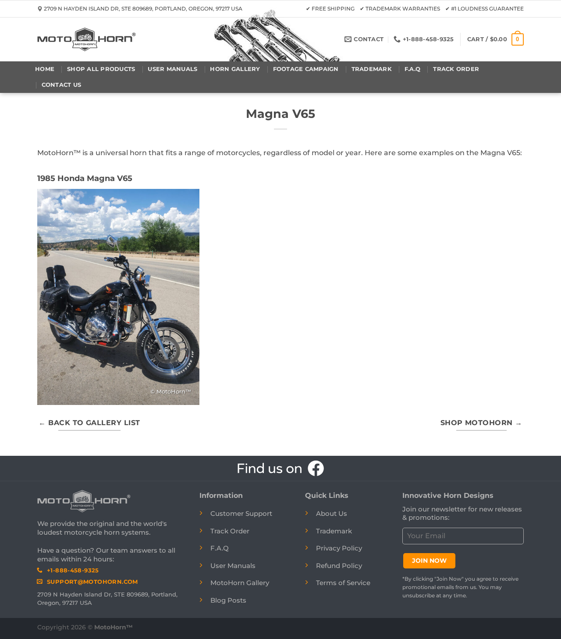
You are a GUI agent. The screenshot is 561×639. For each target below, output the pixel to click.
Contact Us (62, 85)
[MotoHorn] (86, 39)
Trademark (372, 69)
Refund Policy (339, 565)
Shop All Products (101, 69)
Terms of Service (343, 583)
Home (44, 69)
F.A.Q (412, 69)
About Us (331, 513)
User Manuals (172, 69)
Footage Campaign (306, 69)
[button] (495, 39)
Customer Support (241, 513)
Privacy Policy (339, 548)
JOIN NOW (429, 560)
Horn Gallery (235, 69)
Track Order (456, 69)
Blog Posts (228, 600)
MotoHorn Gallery (239, 583)
